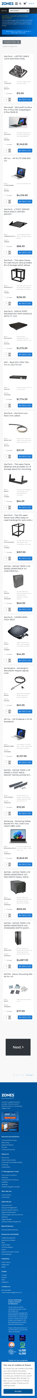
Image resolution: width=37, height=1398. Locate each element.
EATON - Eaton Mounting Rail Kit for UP (18, 975)
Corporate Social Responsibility (12, 1162)
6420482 (7, 344)
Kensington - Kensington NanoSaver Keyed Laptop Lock (16, 670)
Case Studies (6, 1245)
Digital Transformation (9, 1212)
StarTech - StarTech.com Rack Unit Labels (16, 414)
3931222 (6, 446)
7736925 (6, 548)
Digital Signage (7, 1219)
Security (4, 1147)
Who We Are (6, 1191)
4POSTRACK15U (9, 542)
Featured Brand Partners (10, 1230)
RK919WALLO (8, 287)
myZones (5, 1177)
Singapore (5, 1282)
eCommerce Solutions (9, 1175)
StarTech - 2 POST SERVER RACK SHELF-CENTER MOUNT (16, 211)
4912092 (6, 700)
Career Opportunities (9, 1160)
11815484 (6, 191)
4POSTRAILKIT (8, 797)
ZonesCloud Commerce (10, 1180)
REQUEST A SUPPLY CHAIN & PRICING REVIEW (18, 32)
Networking (5, 1142)
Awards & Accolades (8, 1240)
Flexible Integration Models (11, 1187)
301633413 (7, 955)
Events (4, 1249)
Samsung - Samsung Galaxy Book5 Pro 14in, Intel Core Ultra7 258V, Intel (17, 823)
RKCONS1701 (8, 338)
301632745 (7, 802)
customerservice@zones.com (12, 1292)
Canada (4, 1275)
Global (4, 1271)
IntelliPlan (5, 1182)
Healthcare (5, 1264)
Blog (3, 1242)
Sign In (31, 3)
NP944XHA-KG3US (10, 848)
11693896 (6, 140)
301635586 (7, 599)
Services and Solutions (10, 1137)
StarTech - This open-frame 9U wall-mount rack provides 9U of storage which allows (18, 262)
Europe (4, 1277)
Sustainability (6, 1167)
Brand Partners (7, 1226)
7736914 (6, 497)
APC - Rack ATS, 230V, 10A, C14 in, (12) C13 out (16, 363)
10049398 (7, 395)
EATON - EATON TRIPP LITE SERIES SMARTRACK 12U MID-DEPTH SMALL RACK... (17, 874)
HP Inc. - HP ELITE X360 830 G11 (17, 159)
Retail (3, 1267)
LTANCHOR (7, 83)
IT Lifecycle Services (8, 1149)
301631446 (7, 904)
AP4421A (7, 389)
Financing (5, 1164)
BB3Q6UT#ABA (9, 746)
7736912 (6, 293)
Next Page (29, 1075)
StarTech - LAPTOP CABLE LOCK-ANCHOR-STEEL (16, 57)
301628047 (7, 1006)
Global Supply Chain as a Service (12, 1214)
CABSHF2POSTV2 (9, 236)
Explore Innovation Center (10, 1252)
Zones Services (7, 1205)
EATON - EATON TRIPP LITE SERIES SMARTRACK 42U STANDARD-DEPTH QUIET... (17, 925)
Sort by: (10, 11)
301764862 (7, 751)
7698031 (6, 242)
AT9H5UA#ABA (9, 185)
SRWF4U (6, 593)
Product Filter (10, 42)
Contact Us (6, 1287)
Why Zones (5, 1157)
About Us (5, 1154)
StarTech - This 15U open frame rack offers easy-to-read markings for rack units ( (18, 517)
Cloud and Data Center (9, 1140)
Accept (18, 1391)
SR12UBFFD (7, 899)
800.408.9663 (6, 1290)
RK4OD (6, 491)
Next (17, 1047)
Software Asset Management (11, 1221)
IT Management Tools (10, 1171)
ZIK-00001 (7, 134)
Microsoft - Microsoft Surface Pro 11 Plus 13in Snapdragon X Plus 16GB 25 (18, 109)
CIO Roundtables (7, 1247)
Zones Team (6, 1197)
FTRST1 (6, 644)
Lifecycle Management (9, 1207)
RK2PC (6, 1001)
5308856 (6, 649)
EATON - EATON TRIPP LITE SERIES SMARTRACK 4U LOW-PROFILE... (17, 568)
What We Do (6, 1202)
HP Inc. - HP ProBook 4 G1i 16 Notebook (18, 720)
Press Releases (7, 1254)
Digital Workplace (7, 1145)
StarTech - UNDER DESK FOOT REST (15, 618)
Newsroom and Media (10, 1234)
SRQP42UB (7, 950)
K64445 (6, 695)
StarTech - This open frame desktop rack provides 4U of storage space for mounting (17, 466)
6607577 (6, 89)
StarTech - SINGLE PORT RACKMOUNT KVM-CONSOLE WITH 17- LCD (18, 313)
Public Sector (6, 1262)
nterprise (5, 1184)
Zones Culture (6, 1195)
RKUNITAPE (7, 440)
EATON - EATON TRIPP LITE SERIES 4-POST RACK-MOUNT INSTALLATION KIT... (17, 772)
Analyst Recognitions (8, 1238)
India (3, 1280)
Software (5, 1217)
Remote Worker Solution (10, 1210)
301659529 (7, 853)
